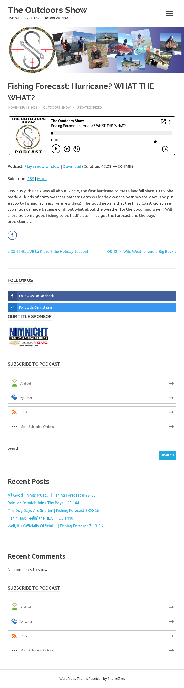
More (42, 178)
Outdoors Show (57, 107)
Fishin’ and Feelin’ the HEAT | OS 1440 (40, 518)
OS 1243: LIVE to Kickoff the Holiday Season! (49, 251)
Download (72, 166)
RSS (30, 178)
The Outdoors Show (47, 10)
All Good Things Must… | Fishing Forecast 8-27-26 (52, 495)
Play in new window (42, 166)
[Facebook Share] (12, 235)
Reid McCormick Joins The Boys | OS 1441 (44, 503)
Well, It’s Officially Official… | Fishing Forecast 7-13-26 (55, 526)
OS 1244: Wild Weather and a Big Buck (140, 251)
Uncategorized (89, 107)
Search (13, 448)
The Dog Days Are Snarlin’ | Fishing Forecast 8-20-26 (53, 510)
